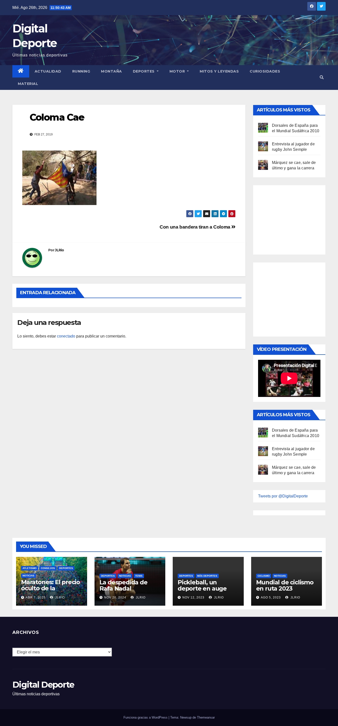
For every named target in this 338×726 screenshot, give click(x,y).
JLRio (59, 250)
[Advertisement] (295, 219)
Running (81, 71)
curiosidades (265, 71)
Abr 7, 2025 (36, 597)
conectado (66, 336)
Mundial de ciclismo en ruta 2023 (285, 585)
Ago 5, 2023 (271, 597)
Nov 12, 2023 (193, 597)
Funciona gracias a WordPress (146, 717)
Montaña (111, 71)
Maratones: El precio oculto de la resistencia (50, 588)
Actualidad (48, 71)
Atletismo (30, 568)
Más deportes (207, 575)
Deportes (144, 71)
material (28, 83)
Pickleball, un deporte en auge (202, 585)
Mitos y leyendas (219, 71)
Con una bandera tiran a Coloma (195, 227)
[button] (322, 77)
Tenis (139, 575)
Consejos (48, 568)
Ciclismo (264, 575)
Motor (177, 71)
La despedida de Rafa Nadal (123, 585)
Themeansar (206, 717)
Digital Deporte (43, 684)
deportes (66, 568)
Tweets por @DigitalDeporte (283, 496)
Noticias (28, 575)
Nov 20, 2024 (115, 597)
